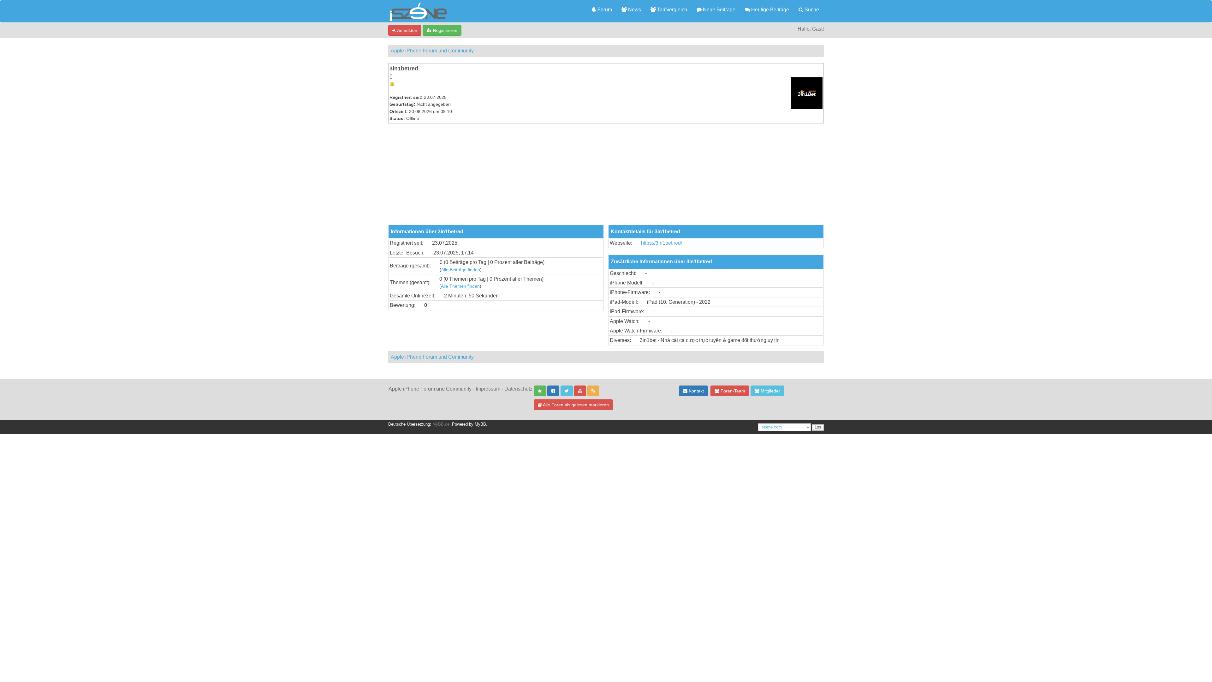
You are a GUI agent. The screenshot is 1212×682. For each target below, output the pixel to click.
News (634, 9)
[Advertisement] (606, 178)
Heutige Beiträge (769, 9)
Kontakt (695, 390)
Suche (811, 9)
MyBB (480, 424)
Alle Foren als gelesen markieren (575, 404)
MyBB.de (440, 424)
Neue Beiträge (718, 9)
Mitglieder (769, 390)
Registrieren (444, 30)
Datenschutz (518, 389)
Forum (604, 9)
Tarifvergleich (671, 9)
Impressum (488, 389)
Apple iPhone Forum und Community (432, 50)
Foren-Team (732, 390)
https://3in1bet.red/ (661, 243)
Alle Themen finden (460, 286)
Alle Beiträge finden (460, 269)
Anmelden (406, 30)
